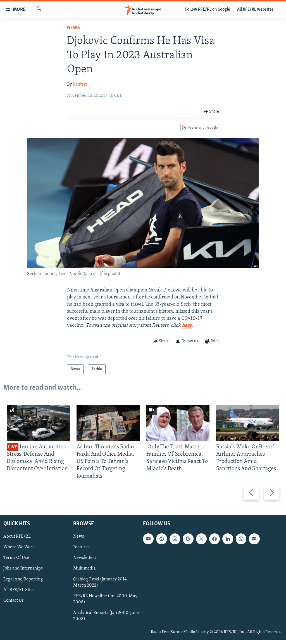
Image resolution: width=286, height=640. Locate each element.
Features (81, 547)
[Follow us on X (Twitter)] (201, 538)
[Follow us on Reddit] (161, 538)
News (73, 27)
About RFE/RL (17, 536)
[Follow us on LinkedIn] (227, 538)
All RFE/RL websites (255, 9)
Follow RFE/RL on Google (207, 9)
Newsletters (84, 558)
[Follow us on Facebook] (214, 538)
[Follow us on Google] (188, 538)
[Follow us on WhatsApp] (241, 538)
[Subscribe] (254, 538)
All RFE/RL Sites (19, 589)
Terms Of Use (16, 558)
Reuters (80, 84)
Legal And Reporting (23, 579)
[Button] (211, 111)
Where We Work (19, 547)
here (187, 325)
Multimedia (84, 568)
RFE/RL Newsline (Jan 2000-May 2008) (105, 599)
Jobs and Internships (23, 568)
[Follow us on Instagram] (175, 538)
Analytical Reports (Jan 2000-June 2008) (106, 616)
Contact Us (13, 600)
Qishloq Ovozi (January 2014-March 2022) (100, 582)
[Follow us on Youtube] (148, 538)
